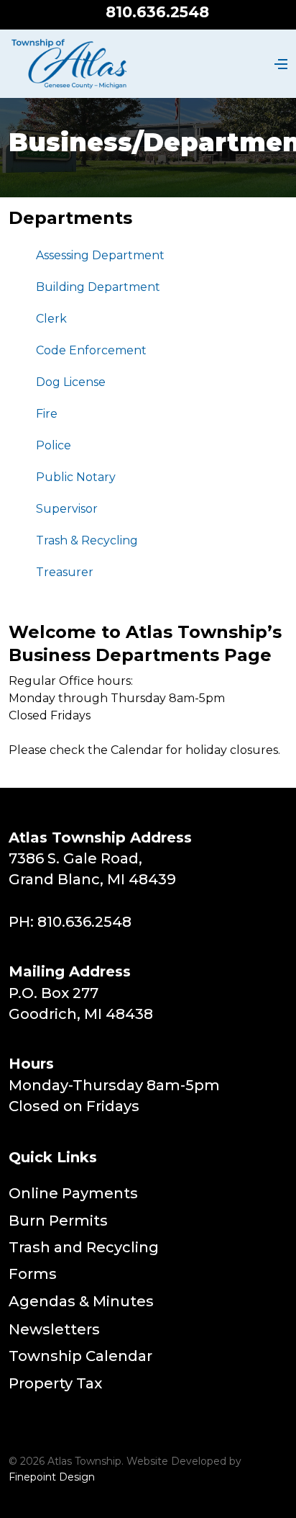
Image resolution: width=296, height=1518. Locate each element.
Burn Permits (58, 1220)
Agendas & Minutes (81, 1301)
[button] (279, 64)
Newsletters (54, 1329)
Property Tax (55, 1383)
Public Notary (76, 477)
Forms (33, 1274)
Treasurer (64, 572)
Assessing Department (100, 255)
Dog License (71, 382)
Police (53, 445)
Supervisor (67, 509)
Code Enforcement (91, 350)
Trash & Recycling (87, 540)
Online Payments (73, 1193)
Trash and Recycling (84, 1247)
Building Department (98, 287)
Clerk (51, 318)
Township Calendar (80, 1356)
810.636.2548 (157, 12)
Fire (46, 414)
